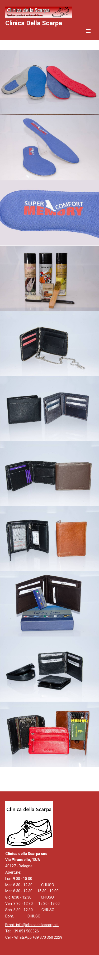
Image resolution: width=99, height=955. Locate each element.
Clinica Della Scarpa (33, 23)
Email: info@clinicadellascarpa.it (32, 925)
